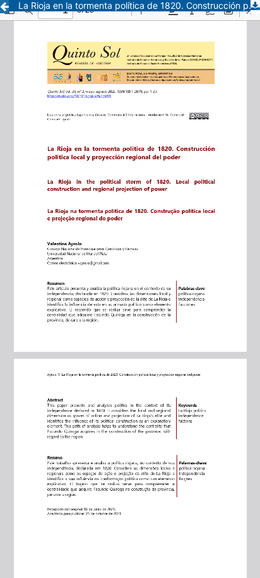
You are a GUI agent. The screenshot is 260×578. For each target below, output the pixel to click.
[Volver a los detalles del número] (4, 6)
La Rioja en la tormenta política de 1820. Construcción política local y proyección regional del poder (139, 5)
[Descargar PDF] (255, 6)
